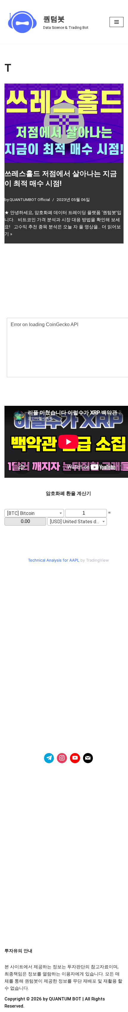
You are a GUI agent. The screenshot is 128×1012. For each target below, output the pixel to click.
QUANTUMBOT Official (30, 199)
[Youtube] (75, 758)
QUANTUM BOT (65, 999)
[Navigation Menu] (117, 22)
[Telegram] (49, 758)
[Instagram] (61, 758)
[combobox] (34, 513)
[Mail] (88, 758)
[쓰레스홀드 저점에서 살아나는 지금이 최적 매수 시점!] (64, 123)
